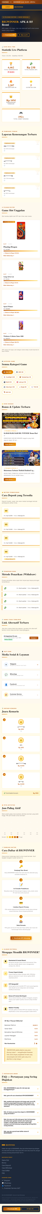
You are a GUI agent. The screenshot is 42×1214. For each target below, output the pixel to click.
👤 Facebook (6, 1186)
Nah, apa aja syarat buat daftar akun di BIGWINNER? (16, 1132)
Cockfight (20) (9, 377)
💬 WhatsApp (6, 1183)
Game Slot (5, 1160)
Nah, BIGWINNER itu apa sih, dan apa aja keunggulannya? (17, 1088)
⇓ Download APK (9, 35)
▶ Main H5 (30, 1209)
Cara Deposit (6, 1165)
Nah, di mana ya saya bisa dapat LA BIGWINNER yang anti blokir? (19, 1112)
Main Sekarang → (9, 255)
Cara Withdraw (7, 1168)
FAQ (3, 1173)
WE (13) (7, 392)
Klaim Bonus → (9, 444)
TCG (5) (34, 387)
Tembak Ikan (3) (25, 377)
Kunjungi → (34, 638)
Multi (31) (8, 382)
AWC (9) (19, 372)
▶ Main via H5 (23, 35)
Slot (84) (7, 372)
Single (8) (22, 387)
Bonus (4, 1163)
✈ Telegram (6, 1180)
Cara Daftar (6, 1170)
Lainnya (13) (21, 382)
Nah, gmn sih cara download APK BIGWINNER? (19, 1095)
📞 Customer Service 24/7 (11, 1188)
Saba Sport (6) (9, 387)
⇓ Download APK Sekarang (21, 938)
